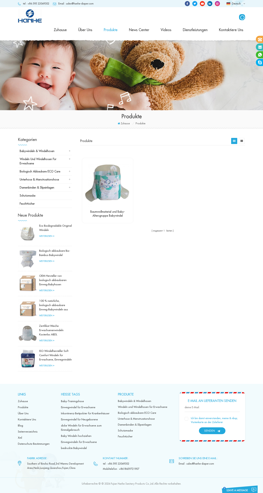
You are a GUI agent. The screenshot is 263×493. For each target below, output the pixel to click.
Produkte (111, 30)
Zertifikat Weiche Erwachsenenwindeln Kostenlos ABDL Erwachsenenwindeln (51, 331)
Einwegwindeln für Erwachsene (79, 442)
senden (209, 430)
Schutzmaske (27, 195)
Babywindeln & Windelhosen (37, 151)
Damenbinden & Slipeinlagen (37, 187)
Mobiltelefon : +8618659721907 (121, 469)
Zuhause (60, 30)
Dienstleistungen (195, 30)
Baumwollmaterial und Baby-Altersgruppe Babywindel (107, 213)
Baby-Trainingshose (72, 401)
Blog (20, 425)
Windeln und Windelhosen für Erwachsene (38, 161)
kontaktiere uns (231, 30)
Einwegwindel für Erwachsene (78, 407)
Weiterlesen (45, 236)
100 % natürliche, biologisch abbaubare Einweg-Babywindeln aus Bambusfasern (53, 306)
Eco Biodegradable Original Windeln (55, 227)
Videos (166, 30)
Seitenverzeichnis (28, 431)
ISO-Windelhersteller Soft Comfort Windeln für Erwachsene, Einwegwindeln (55, 355)
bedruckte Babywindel (74, 448)
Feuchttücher (27, 203)
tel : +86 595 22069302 (36, 3)
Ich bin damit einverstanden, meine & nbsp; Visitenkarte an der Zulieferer (214, 420)
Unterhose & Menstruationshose (39, 179)
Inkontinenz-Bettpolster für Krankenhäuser (85, 413)
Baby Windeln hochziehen (76, 436)
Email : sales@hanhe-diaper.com (76, 3)
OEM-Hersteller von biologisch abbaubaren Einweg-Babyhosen (53, 280)
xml (20, 437)
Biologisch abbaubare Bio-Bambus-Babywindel (54, 253)
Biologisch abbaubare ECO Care (40, 171)
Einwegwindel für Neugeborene (79, 419)
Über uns (85, 30)
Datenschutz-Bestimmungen (34, 444)
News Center (139, 30)
